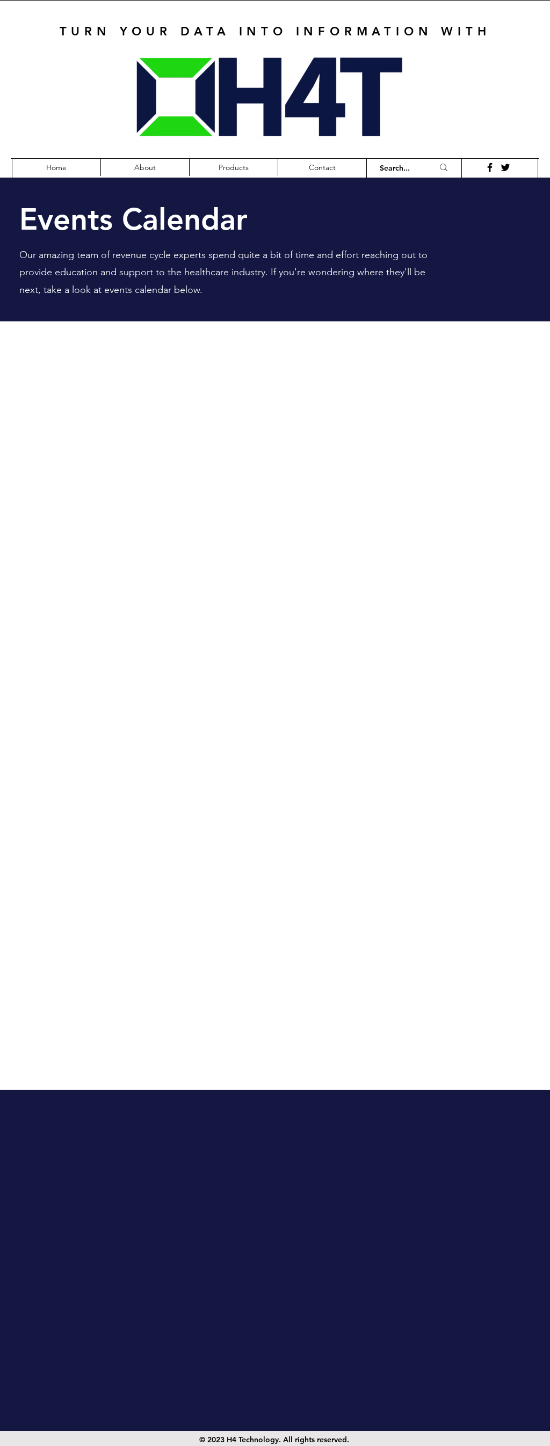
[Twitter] (505, 167)
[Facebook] (490, 167)
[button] (233, 167)
